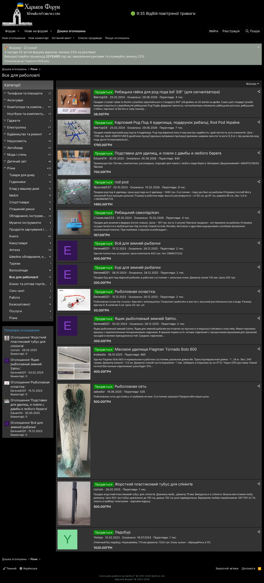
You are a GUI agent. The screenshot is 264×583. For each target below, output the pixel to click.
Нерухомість (16, 141)
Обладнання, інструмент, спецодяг (28, 216)
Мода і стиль (16, 155)
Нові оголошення (13, 38)
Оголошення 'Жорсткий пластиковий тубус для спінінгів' (28, 341)
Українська (29, 568)
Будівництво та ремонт (24, 134)
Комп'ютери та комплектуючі (27, 107)
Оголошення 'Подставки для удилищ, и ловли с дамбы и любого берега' (29, 404)
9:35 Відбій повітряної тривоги (166, 13)
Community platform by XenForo (132, 576)
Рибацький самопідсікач (137, 212)
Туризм (14, 263)
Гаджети (13, 120)
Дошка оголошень (71, 31)
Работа (14, 297)
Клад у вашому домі (24, 189)
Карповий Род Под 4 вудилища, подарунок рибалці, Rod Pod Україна (177, 122)
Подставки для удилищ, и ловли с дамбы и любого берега (168, 153)
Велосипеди (18, 270)
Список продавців (90, 38)
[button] (18, 31)
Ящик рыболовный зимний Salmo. (146, 318)
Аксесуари (15, 100)
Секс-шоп (16, 291)
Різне (11, 168)
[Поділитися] (258, 91)
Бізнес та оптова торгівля (28, 284)
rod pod (121, 182)
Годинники (17, 182)
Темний (11, 568)
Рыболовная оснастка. (135, 291)
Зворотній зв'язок (227, 568)
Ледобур (123, 532)
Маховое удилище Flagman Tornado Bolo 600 (156, 349)
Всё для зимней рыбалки (137, 243)
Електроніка (16, 127)
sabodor (99, 391)
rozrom (98, 489)
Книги (13, 236)
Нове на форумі (36, 31)
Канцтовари (18, 243)
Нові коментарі (38, 38)
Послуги (15, 311)
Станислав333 (104, 217)
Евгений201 (102, 248)
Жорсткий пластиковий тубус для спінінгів (154, 484)
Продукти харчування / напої (29, 229)
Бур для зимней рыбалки (138, 267)
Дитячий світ (17, 161)
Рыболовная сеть (130, 386)
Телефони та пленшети (24, 93)
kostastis (100, 354)
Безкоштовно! (19, 304)
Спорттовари (19, 202)
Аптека (14, 250)
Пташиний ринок (22, 209)
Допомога (248, 568)
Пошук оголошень (117, 38)
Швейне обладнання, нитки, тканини (28, 257)
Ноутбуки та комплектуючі (27, 114)
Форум (10, 31)
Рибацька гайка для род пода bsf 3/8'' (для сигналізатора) (167, 92)
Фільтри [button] (251, 83)
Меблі (13, 195)
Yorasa (98, 537)
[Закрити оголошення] (258, 48)
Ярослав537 (102, 187)
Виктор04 (100, 97)
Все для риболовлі (23, 277)
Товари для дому (22, 175)
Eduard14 (100, 158)
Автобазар (15, 148)
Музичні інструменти (25, 223)
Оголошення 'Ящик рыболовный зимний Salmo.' (26, 364)
